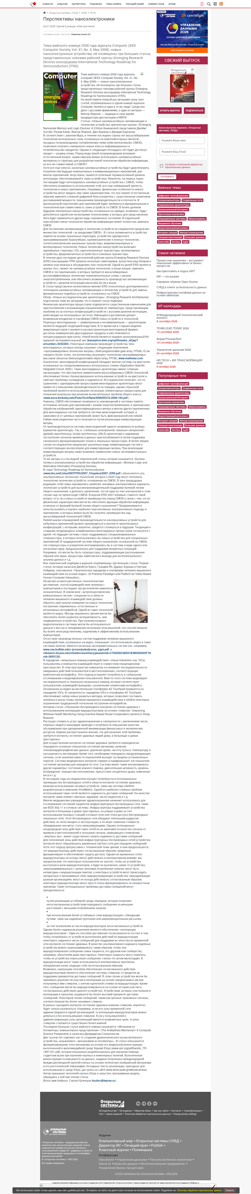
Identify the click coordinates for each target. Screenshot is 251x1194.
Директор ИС (110, 1145)
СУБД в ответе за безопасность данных (182, 287)
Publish (157, 1145)
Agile (186, 241)
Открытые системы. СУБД (63, 12)
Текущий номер (135, 4)
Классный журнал (114, 1150)
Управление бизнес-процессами (121, 1168)
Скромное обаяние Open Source (177, 282)
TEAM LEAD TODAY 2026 (173, 328)
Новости (48, 4)
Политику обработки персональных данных (199, 1190)
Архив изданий (114, 1114)
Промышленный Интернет (173, 209)
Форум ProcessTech (169, 339)
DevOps (176, 241)
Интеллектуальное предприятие (163, 1163)
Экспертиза (79, 4)
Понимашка (142, 1150)
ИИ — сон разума (168, 276)
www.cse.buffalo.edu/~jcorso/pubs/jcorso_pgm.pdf (76, 649)
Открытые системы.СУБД (157, 1141)
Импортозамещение (191, 232)
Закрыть (229, 1190)
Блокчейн (163, 241)
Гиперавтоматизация (170, 237)
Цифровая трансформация (173, 195)
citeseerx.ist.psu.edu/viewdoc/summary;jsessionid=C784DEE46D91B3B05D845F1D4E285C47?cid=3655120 (104, 654)
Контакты (176, 1110)
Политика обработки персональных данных (148, 1114)
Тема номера (113, 4)
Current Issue (156, 4)
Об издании (125, 1110)
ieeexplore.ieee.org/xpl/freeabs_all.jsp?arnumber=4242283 (90, 342)
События (62, 4)
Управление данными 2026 (174, 350)
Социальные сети (193, 200)
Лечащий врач (136, 1145)
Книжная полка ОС (80, 34)
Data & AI (105, 1163)
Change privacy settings (185, 1114)
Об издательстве (108, 1110)
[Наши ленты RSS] (221, 4)
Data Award (106, 1159)
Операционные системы (172, 218)
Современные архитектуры (174, 205)
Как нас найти (161, 1110)
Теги (101, 1114)
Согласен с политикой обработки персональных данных (183, 166)
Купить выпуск (170, 110)
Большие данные (195, 237)
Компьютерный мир (116, 1141)
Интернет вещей (167, 232)
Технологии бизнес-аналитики (171, 1159)
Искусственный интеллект (173, 228)
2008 (84, 12)
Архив (172, 4)
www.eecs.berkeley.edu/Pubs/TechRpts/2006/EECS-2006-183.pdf (86, 398)
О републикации (192, 1110)
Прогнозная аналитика (171, 214)
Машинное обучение (169, 223)
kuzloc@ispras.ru (103, 1080)
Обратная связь (143, 1110)
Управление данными (132, 1159)
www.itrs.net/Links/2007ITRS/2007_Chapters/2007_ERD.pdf (82, 473)
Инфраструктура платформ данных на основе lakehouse (181, 293)
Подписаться (194, 110)
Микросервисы (197, 218)
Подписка (96, 4)
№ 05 (93, 12)
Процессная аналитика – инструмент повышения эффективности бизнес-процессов (180, 263)
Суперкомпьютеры (169, 200)
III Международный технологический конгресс (180, 316)
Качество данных (126, 1163)
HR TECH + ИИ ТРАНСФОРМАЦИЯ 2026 (179, 361)
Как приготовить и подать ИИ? (176, 271)
